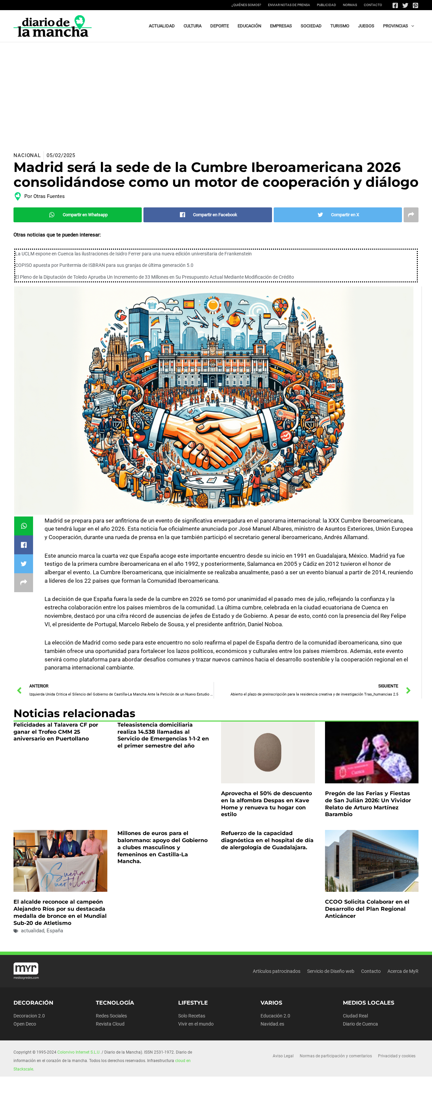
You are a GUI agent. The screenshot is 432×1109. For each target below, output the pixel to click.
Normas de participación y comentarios (336, 1056)
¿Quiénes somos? (246, 5)
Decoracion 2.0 (29, 1015)
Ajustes (360, 1098)
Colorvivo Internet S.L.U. (79, 1052)
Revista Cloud (110, 1024)
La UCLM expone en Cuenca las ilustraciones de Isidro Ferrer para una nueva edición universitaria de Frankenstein (133, 253)
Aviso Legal (283, 1056)
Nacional (27, 155)
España (55, 931)
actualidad (32, 931)
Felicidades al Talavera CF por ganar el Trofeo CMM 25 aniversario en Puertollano (56, 732)
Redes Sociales (111, 1015)
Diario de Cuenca (360, 1024)
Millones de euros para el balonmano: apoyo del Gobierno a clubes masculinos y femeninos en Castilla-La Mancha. (162, 847)
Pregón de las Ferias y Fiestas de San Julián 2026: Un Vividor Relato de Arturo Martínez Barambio (368, 803)
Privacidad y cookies (396, 1056)
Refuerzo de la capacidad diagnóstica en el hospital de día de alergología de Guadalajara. (267, 840)
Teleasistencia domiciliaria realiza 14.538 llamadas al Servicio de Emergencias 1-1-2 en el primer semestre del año (163, 735)
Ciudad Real (355, 1015)
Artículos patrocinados (276, 971)
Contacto (373, 5)
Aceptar (276, 1098)
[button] (411, 26)
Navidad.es (272, 1024)
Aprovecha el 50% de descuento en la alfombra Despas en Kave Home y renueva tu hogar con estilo (266, 803)
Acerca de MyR (402, 971)
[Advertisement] (216, 93)
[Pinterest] (415, 5)
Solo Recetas (191, 1015)
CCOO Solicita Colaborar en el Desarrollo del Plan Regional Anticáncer (367, 909)
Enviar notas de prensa (289, 5)
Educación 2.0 (275, 1015)
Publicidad (326, 5)
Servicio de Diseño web (330, 971)
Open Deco (25, 1024)
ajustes (232, 1101)
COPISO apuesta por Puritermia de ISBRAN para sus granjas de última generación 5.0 (104, 265)
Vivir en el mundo (196, 1024)
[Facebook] (395, 5)
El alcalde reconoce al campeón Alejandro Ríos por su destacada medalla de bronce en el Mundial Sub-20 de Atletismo (60, 912)
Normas (350, 5)
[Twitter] (405, 5)
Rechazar (318, 1098)
